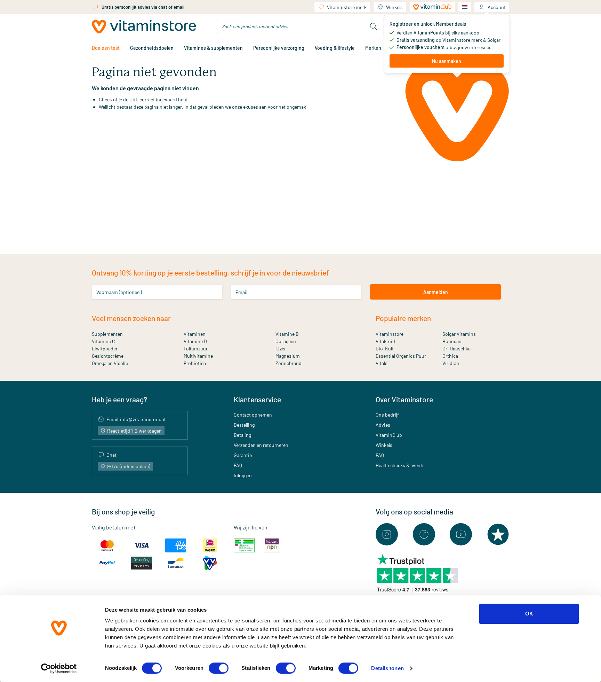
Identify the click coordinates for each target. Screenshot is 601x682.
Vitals (381, 363)
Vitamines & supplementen (213, 48)
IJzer (280, 348)
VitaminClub (389, 435)
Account (497, 7)
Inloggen (243, 475)
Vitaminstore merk (347, 7)
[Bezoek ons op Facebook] (424, 534)
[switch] (219, 668)
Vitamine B (287, 334)
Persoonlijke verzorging (278, 48)
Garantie (243, 455)
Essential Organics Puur (401, 356)
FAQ (238, 465)
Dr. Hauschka (456, 348)
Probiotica (195, 363)
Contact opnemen (253, 415)
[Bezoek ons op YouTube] (461, 534)
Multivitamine (198, 356)
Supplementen (107, 334)
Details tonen (387, 668)
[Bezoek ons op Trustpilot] (498, 534)
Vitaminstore (389, 334)
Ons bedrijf (387, 415)
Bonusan (452, 341)
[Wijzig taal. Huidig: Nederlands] (464, 7)
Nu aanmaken (446, 61)
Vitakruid (385, 341)
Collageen (285, 341)
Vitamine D (195, 341)
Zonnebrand (288, 363)
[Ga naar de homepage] (144, 26)
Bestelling (244, 425)
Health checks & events (400, 465)
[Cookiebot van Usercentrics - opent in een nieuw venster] (59, 668)
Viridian (450, 363)
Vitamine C (103, 341)
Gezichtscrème (107, 356)
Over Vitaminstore (404, 399)
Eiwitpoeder (105, 348)
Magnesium (287, 356)
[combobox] (300, 26)
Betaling (242, 435)
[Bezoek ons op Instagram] (387, 534)
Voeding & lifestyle (335, 48)
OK (529, 614)
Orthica (450, 356)
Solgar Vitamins (459, 334)
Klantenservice (257, 399)
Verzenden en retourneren (261, 445)
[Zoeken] (373, 26)
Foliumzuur (196, 348)
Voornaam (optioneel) (119, 292)
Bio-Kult (385, 348)
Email (241, 292)
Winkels (394, 7)
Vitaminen (195, 334)
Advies (383, 425)
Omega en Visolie (110, 363)
